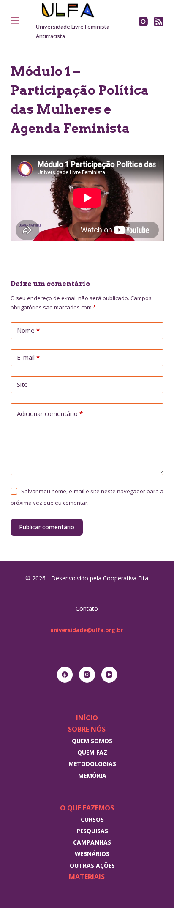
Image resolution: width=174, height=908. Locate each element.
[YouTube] (109, 675)
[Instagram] (143, 21)
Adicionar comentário (50, 413)
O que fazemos (87, 807)
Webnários (92, 854)
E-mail (28, 357)
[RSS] (158, 21)
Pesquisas (92, 831)
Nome (28, 330)
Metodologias (92, 764)
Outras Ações (92, 866)
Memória (92, 775)
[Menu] (15, 20)
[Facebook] (65, 675)
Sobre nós (87, 729)
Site (22, 384)
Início (87, 717)
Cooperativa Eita (125, 578)
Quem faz (92, 752)
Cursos (92, 819)
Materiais (87, 876)
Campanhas (92, 842)
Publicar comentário (46, 527)
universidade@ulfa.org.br (86, 630)
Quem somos (92, 741)
